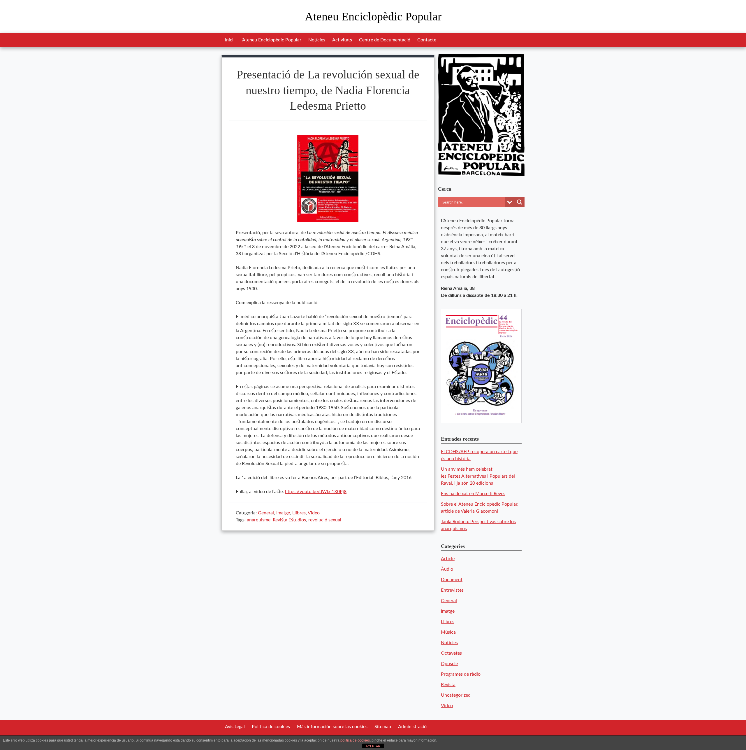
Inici (229, 40)
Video (314, 513)
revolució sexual (324, 520)
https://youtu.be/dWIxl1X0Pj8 (315, 491)
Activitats (342, 40)
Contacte (426, 40)
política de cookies (355, 740)
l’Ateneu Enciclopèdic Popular (270, 40)
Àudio (447, 569)
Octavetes (451, 653)
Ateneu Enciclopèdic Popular (373, 16)
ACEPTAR (373, 746)
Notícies (316, 40)
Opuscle (449, 663)
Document (451, 579)
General (266, 513)
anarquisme (258, 520)
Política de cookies (271, 726)
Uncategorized (456, 695)
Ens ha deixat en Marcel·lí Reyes (473, 493)
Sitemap (382, 726)
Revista (448, 684)
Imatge (283, 513)
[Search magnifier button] (520, 202)
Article (448, 558)
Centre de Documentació (384, 40)
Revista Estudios (289, 520)
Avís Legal (235, 726)
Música (448, 632)
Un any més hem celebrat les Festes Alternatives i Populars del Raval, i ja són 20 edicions (478, 476)
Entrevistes (452, 590)
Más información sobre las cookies (332, 726)
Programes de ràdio (461, 674)
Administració (412, 726)
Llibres (299, 513)
